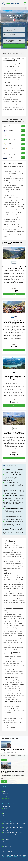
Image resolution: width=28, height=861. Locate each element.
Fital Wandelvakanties (8, 839)
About (24, 855)
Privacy (7, 855)
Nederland (5, 793)
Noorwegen (6, 798)
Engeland (5, 800)
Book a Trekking (7, 846)
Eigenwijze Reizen (7, 848)
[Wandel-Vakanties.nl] (10, 4)
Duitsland (5, 789)
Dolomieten (6, 811)
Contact (19, 855)
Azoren (5, 813)
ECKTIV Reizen (6, 841)
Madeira (5, 815)
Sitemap (13, 855)
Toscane (5, 808)
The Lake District (7, 818)
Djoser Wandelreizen (8, 851)
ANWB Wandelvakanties (9, 844)
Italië (4, 791)
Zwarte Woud (6, 806)
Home (4, 53)
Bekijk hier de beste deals (14, 45)
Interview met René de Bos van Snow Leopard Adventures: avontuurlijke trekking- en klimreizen (14, 829)
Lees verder (4, 759)
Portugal (5, 796)
